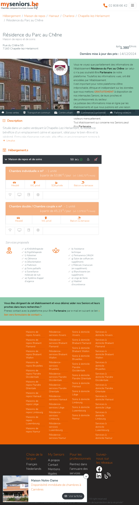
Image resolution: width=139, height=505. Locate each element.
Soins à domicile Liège (81, 393)
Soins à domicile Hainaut (81, 384)
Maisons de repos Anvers (33, 333)
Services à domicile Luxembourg (102, 427)
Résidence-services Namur (57, 436)
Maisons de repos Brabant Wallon (34, 354)
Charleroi (68, 16)
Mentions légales (54, 471)
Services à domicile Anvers (104, 333)
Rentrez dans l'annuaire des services (79, 468)
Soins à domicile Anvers (81, 333)
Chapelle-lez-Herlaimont (94, 16)
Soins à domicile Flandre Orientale (81, 376)
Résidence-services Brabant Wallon (58, 354)
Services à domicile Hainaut (104, 397)
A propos (54, 460)
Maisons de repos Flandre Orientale (33, 385)
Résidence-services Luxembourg (56, 427)
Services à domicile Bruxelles (101, 365)
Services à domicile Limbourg (101, 415)
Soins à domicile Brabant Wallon (81, 349)
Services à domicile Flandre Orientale (104, 388)
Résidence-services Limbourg (55, 415)
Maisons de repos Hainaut (33, 394)
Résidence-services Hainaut (58, 397)
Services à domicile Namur (103, 436)
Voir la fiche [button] (75, 496)
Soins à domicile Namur (81, 417)
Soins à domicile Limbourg (81, 400)
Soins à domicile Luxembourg (81, 408)
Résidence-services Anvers (57, 333)
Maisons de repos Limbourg (34, 410)
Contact (53, 465)
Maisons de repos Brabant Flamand (34, 343)
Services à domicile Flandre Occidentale (104, 377)
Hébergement (12, 16)
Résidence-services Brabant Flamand (58, 343)
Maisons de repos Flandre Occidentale (33, 374)
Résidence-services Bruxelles (55, 365)
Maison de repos (34, 16)
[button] (52, 140)
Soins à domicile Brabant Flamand (81, 341)
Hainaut (54, 16)
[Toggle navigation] (132, 5)
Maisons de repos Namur (33, 430)
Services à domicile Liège (103, 405)
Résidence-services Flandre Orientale (58, 388)
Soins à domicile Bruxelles (81, 357)
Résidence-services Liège (56, 405)
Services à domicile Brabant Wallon (104, 354)
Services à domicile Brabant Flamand (104, 343)
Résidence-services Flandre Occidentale (58, 377)
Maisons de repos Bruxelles (34, 364)
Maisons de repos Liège (32, 402)
